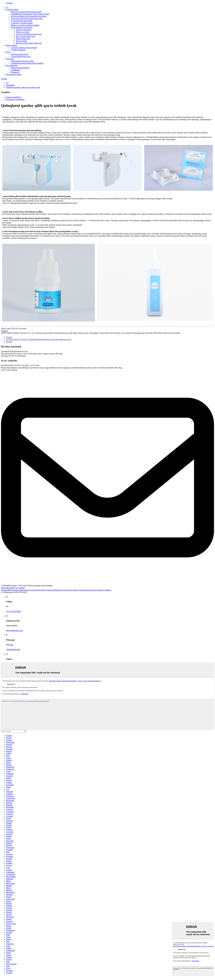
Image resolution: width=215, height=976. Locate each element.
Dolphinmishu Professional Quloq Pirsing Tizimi (30, 14)
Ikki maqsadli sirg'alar (19, 54)
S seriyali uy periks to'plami (22, 23)
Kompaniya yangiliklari (15, 99)
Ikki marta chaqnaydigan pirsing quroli (26, 12)
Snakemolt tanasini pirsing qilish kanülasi (27, 63)
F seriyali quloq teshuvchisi (21, 21)
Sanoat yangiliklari (13, 97)
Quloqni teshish (12, 9)
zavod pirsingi (66, 590)
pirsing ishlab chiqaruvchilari (12, 590)
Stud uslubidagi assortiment (21, 27)
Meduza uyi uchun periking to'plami (25, 25)
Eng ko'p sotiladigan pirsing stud (29, 34)
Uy (7, 7)
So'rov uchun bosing (9, 370)
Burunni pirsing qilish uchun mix (29, 43)
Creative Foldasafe (18, 50)
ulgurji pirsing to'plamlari (51, 590)
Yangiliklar (10, 85)
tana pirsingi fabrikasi (102, 590)
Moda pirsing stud (23, 39)
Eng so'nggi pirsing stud (25, 36)
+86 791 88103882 (13, 611)
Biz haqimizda (11, 65)
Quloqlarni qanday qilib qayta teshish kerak (23, 87)
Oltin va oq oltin (22, 32)
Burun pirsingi (11, 45)
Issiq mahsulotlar (7, 588)
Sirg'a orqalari (21, 41)
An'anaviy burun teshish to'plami (24, 48)
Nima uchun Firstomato (20, 68)
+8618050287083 (13, 650)
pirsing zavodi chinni (32, 590)
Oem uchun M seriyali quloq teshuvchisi (27, 18)
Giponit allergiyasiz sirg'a (21, 56)
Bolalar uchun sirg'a (24, 30)
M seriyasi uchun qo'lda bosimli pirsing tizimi (29, 16)
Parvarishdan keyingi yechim (22, 61)
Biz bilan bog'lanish (14, 74)
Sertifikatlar (15, 70)
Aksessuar (10, 59)
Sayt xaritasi (20, 588)
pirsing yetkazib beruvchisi (83, 590)
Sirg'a (8, 52)
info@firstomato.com (14, 630)
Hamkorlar (15, 72)
